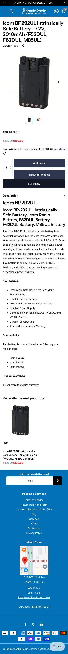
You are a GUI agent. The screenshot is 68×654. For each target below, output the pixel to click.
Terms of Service (34, 499)
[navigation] (4, 3)
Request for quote (39, 174)
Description (10, 195)
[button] (11, 162)
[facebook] (25, 624)
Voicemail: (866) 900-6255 (34, 606)
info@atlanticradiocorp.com (34, 597)
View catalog (5, 11)
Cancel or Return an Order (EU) (34, 509)
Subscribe (57, 480)
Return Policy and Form (34, 504)
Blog (34, 514)
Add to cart (39, 162)
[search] (11, 11)
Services (34, 518)
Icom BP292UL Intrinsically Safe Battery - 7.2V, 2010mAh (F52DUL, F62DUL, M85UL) (20, 455)
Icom (15, 45)
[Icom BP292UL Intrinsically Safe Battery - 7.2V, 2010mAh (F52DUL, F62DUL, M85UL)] (20, 420)
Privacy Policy (34, 532)
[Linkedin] (41, 624)
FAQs (34, 523)
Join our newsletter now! (34, 474)
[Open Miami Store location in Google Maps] (34, 560)
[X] (33, 624)
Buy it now (34, 183)
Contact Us (34, 528)
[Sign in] (56, 11)
